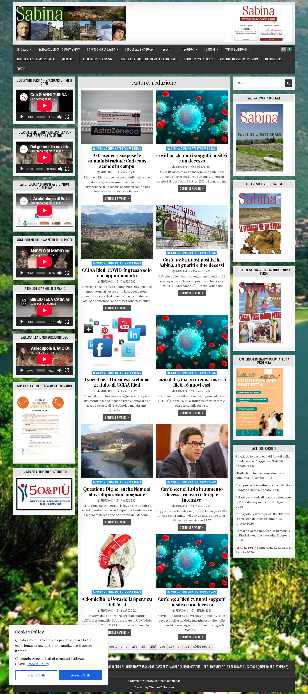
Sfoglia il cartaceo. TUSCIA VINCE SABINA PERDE (148, 59)
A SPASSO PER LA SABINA (101, 49)
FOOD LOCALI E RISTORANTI (140, 49)
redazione (107, 172)
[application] (44, 105)
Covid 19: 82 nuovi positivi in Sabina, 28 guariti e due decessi (191, 262)
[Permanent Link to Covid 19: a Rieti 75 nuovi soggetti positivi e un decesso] (192, 561)
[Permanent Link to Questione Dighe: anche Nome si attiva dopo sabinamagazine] (117, 451)
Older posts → (203, 646)
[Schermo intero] (66, 117)
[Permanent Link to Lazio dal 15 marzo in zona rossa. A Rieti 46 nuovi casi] (192, 341)
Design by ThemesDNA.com (154, 687)
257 (171, 646)
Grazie (21, 68)
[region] (58, 655)
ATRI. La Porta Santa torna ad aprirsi (262, 547)
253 (135, 646)
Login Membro (273, 59)
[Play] (22, 117)
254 (144, 646)
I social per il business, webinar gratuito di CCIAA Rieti (117, 382)
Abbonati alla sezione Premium (239, 59)
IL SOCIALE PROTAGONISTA (98, 59)
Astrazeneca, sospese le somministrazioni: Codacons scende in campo (116, 160)
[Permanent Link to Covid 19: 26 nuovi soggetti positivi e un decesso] (192, 117)
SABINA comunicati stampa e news (59, 49)
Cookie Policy (38, 664)
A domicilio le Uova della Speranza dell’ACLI (117, 601)
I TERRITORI (187, 49)
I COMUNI (210, 49)
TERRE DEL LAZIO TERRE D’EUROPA (35, 59)
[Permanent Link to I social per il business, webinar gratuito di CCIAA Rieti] (117, 341)
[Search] (283, 49)
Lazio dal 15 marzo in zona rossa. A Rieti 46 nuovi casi (191, 382)
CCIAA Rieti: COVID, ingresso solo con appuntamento (117, 272)
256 (162, 646)
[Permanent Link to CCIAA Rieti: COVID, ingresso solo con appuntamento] (117, 232)
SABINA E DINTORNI (236, 49)
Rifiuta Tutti (36, 675)
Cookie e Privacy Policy (198, 59)
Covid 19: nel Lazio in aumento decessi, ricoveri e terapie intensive (192, 494)
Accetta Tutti (80, 675)
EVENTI (166, 49)
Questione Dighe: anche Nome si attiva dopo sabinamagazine (116, 491)
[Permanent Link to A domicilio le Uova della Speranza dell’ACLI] (117, 561)
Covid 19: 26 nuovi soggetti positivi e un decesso (191, 158)
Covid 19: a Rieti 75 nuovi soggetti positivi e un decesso (192, 601)
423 (186, 646)
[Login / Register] (289, 49)
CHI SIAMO (22, 49)
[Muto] (59, 117)
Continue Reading (118, 198)
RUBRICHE (67, 59)
